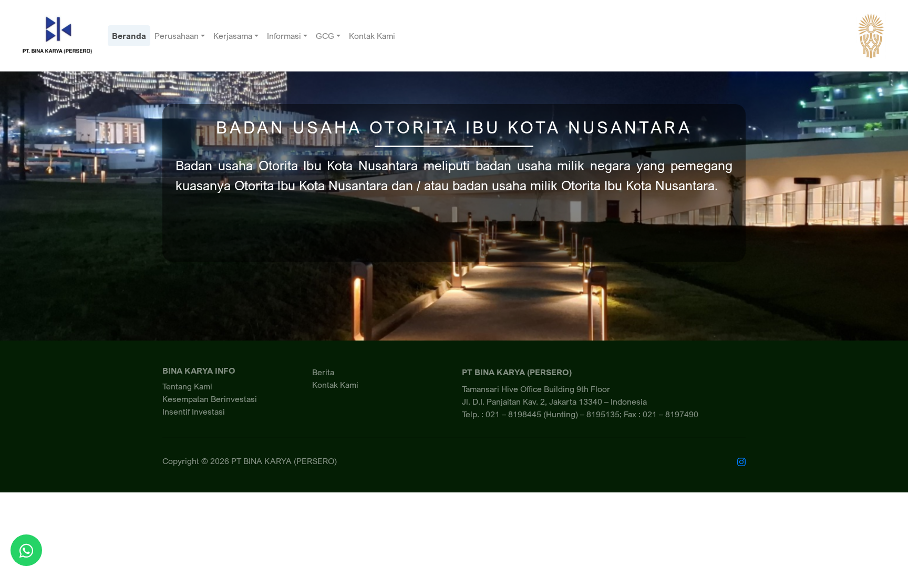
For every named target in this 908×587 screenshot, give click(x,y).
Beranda (129, 35)
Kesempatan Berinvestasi (209, 399)
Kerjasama (232, 35)
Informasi (284, 35)
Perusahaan (176, 35)
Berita (323, 372)
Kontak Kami (372, 35)
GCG (325, 35)
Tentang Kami (187, 386)
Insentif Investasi (193, 411)
